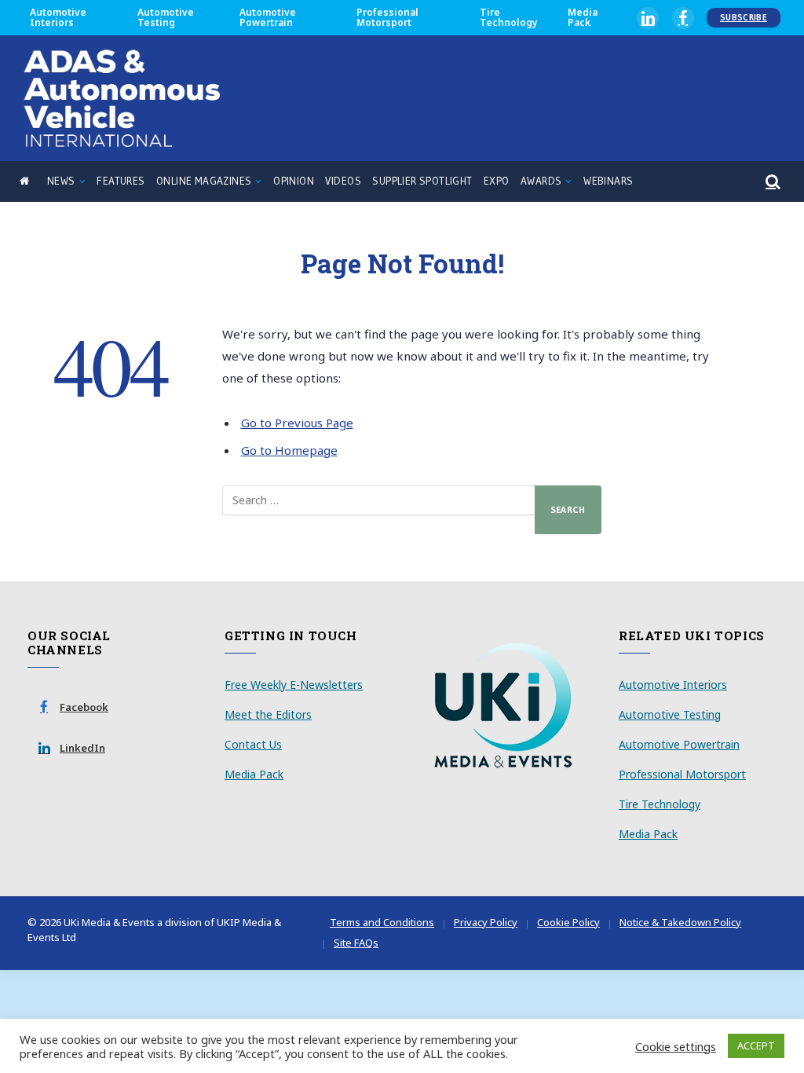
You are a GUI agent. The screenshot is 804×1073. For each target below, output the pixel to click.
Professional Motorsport (387, 16)
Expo (497, 181)
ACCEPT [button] (756, 1045)
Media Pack (583, 16)
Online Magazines (203, 181)
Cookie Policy (568, 922)
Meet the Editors (268, 714)
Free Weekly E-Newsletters (294, 684)
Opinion (293, 181)
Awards (541, 181)
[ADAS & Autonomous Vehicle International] (122, 98)
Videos (342, 181)
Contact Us (253, 744)
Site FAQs (356, 943)
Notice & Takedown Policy (680, 922)
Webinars (608, 181)
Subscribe (743, 17)
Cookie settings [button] (675, 1046)
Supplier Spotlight (422, 181)
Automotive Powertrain (267, 16)
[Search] (771, 182)
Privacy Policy (485, 922)
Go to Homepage (289, 450)
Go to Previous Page (297, 422)
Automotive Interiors (58, 16)
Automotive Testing (165, 16)
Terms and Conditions (382, 922)
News (61, 181)
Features (120, 181)
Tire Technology (509, 16)
